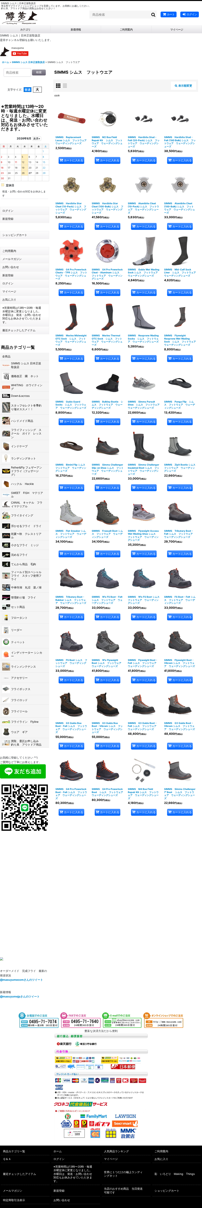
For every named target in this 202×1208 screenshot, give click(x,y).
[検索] (153, 15)
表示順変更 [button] (185, 85)
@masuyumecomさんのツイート (21, 979)
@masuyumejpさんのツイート (20, 996)
